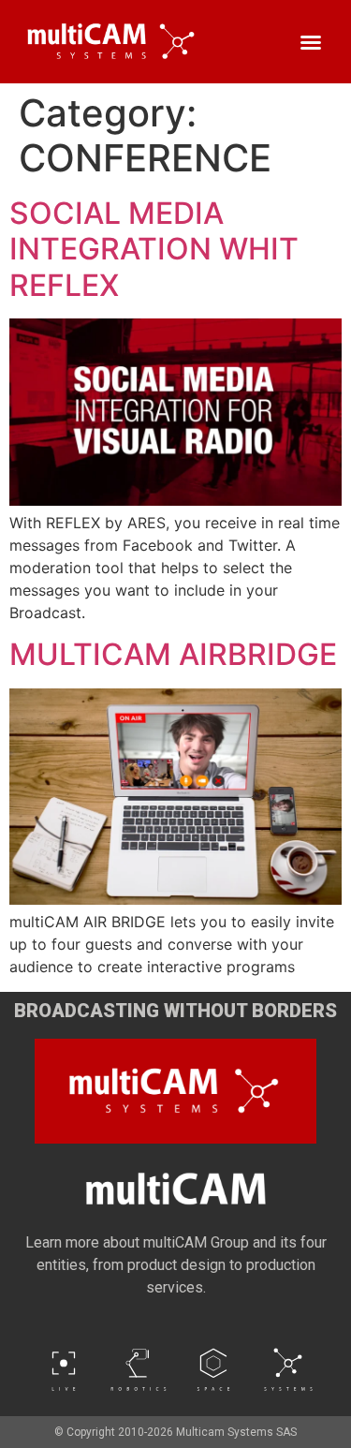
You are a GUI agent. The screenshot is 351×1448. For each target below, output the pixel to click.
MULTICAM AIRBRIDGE (173, 654)
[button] (311, 42)
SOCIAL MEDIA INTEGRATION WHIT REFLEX (154, 249)
